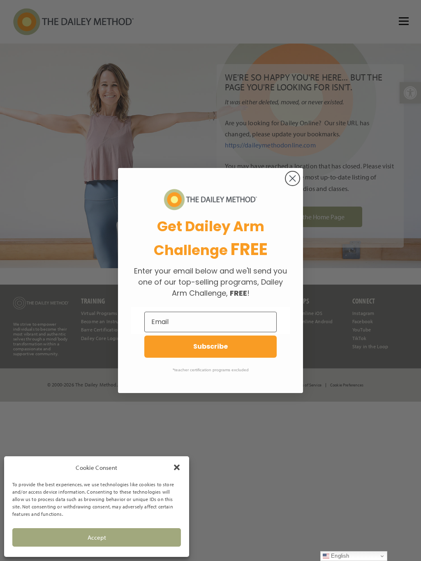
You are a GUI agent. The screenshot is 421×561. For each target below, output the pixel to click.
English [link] (339, 556)
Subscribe (210, 346)
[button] (177, 467)
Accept (97, 537)
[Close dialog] (292, 178)
